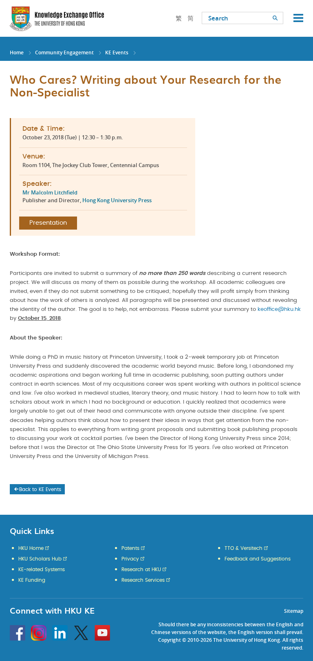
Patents (130, 548)
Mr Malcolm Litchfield (49, 192)
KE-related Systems (41, 569)
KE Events (116, 52)
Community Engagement (64, 52)
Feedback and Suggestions (258, 558)
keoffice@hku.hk (279, 309)
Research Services (143, 580)
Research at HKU (141, 569)
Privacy (130, 558)
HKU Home (31, 548)
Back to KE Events (40, 489)
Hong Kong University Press (117, 200)
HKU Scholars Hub (40, 558)
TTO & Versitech (243, 548)
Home (17, 52)
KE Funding (31, 580)
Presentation (48, 223)
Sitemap (293, 610)
